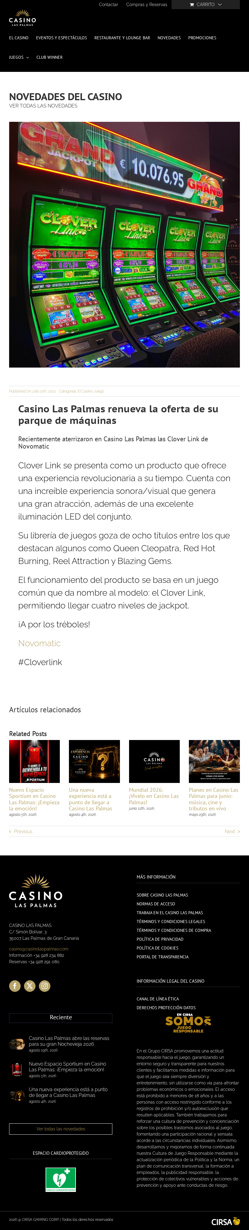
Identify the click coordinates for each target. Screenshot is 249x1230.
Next (230, 831)
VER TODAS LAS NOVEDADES (43, 106)
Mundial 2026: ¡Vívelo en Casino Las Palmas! (154, 795)
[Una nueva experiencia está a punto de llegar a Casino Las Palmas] (17, 1095)
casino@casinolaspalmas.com (38, 948)
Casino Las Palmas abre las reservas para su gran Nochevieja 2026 (69, 1041)
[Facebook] (15, 986)
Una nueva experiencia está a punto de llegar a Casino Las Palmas (90, 799)
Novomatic (39, 643)
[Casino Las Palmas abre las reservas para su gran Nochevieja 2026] (17, 1044)
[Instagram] (44, 986)
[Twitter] (30, 986)
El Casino (85, 391)
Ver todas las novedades (60, 1128)
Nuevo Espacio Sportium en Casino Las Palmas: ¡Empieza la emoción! (34, 799)
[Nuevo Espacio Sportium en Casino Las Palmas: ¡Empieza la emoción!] (17, 1070)
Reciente (61, 1017)
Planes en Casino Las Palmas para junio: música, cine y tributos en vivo (213, 799)
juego (99, 391)
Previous (23, 831)
